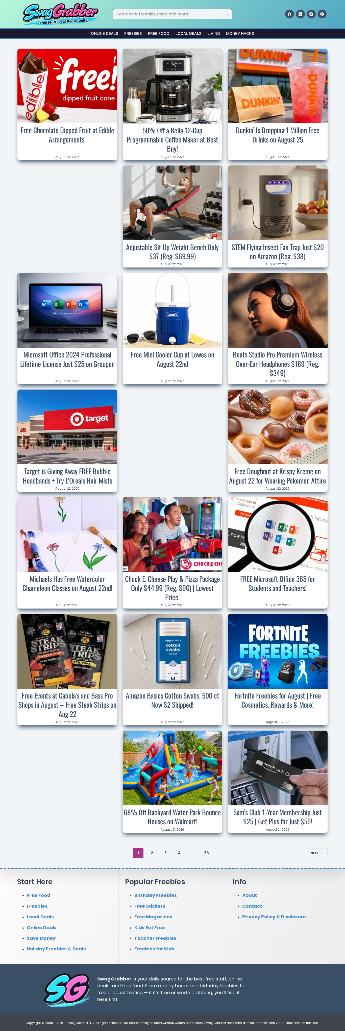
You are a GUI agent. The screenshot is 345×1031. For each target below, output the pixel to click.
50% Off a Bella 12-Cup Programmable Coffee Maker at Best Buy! (172, 139)
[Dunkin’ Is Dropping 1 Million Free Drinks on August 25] (277, 86)
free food (132, 985)
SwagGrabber (114, 979)
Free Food (158, 33)
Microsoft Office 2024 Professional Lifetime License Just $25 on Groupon (67, 359)
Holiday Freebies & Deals (56, 949)
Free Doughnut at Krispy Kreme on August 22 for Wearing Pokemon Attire (277, 475)
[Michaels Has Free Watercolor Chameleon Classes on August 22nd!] (67, 534)
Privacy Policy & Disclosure (274, 917)
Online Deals (104, 33)
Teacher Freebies (155, 938)
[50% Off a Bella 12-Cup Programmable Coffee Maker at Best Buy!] (172, 86)
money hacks (173, 985)
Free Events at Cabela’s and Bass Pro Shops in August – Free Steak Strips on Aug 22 (67, 704)
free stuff (215, 979)
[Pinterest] (322, 14)
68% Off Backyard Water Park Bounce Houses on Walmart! (172, 816)
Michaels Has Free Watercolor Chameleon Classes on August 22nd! (67, 583)
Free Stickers (149, 906)
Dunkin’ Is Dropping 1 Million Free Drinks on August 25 (277, 134)
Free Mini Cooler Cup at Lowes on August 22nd (172, 359)
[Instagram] (311, 14)
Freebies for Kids (154, 949)
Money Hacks (240, 33)
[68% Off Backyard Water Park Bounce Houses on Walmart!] (172, 768)
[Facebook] (289, 14)
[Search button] (227, 14)
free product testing (120, 992)
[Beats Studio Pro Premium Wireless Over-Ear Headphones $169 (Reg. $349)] (277, 310)
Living (214, 33)
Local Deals (189, 33)
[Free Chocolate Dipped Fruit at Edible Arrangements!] (67, 86)
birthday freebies (219, 985)
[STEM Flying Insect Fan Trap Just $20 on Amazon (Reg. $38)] (277, 202)
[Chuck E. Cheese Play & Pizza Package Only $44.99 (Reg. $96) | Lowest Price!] (172, 534)
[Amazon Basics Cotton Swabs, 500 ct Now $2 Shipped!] (172, 651)
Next (315, 853)
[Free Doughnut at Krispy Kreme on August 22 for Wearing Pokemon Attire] (277, 427)
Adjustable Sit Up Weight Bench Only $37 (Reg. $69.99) (172, 251)
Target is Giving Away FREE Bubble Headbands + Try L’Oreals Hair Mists (67, 475)
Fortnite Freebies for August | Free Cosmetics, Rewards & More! (277, 700)
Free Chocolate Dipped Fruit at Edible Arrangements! (67, 134)
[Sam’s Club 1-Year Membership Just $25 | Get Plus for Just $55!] (277, 768)
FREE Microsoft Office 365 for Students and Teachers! (277, 583)
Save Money (41, 938)
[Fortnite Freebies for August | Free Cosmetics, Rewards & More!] (277, 651)
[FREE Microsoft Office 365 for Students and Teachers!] (277, 534)
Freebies (133, 33)
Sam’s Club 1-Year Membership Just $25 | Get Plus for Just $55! (277, 816)
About (249, 895)
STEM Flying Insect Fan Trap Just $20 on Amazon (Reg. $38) (278, 251)
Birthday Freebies (155, 895)
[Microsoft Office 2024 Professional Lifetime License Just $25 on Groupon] (67, 310)
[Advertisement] (67, 198)
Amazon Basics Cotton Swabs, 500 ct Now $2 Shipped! (172, 700)
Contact (252, 906)
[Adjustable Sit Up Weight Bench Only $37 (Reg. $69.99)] (172, 202)
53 (206, 852)
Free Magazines (153, 917)
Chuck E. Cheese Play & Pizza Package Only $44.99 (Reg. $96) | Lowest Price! (172, 587)
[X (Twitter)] (300, 14)
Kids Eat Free (149, 927)
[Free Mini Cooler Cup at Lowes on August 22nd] (172, 310)
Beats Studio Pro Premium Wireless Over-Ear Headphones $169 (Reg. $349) (277, 363)
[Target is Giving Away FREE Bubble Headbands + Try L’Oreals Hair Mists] (67, 427)
